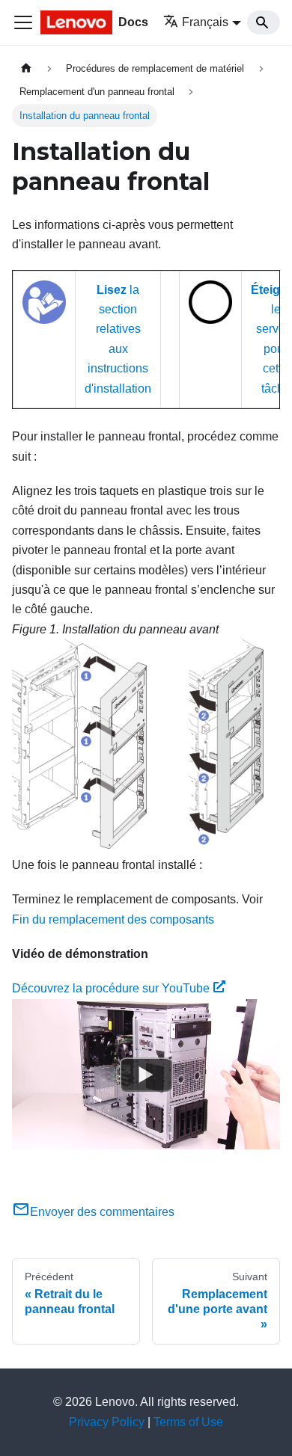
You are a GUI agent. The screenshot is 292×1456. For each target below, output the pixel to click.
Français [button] (205, 22)
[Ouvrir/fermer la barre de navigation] (23, 22)
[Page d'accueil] (26, 68)
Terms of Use (188, 1422)
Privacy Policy (107, 1422)
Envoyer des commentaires (102, 1211)
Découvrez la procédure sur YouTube (111, 988)
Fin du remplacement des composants (113, 919)
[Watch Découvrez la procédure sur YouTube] (146, 1074)
